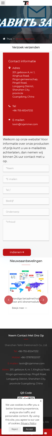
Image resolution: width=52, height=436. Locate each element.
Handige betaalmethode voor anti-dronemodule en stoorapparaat (25, 300)
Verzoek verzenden (24, 39)
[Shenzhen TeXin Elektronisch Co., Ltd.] (26, 3)
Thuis (9, 39)
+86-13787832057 (30, 357)
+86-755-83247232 (22, 110)
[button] (8, 300)
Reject (15, 429)
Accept (29, 429)
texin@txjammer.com (25, 124)
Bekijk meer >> (17, 308)
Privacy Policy (28, 423)
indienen (17, 252)
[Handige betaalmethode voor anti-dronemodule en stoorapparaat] (26, 281)
